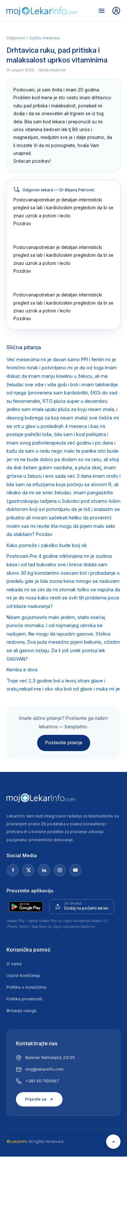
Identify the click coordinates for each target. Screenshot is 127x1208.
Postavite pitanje (63, 743)
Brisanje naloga (21, 1010)
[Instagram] (59, 870)
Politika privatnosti (24, 998)
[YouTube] (75, 870)
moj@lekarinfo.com (44, 1069)
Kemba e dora (22, 670)
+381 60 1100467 (42, 1080)
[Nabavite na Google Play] (26, 906)
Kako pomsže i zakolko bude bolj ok (47, 545)
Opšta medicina (44, 37)
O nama (14, 963)
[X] (28, 870)
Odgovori (16, 37)
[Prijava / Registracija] (116, 11)
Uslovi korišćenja (23, 975)
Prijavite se (36, 1099)
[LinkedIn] (44, 870)
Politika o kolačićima (26, 987)
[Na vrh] (113, 1141)
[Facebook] (13, 870)
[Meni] (101, 10)
